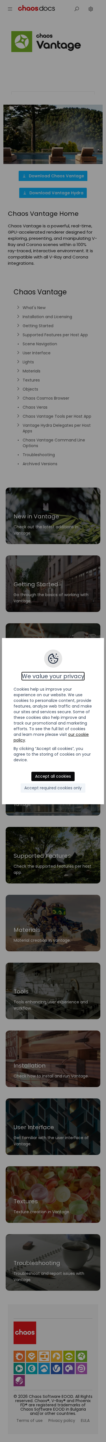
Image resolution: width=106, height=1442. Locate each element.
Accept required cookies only (53, 788)
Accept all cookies (53, 776)
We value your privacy (53, 676)
